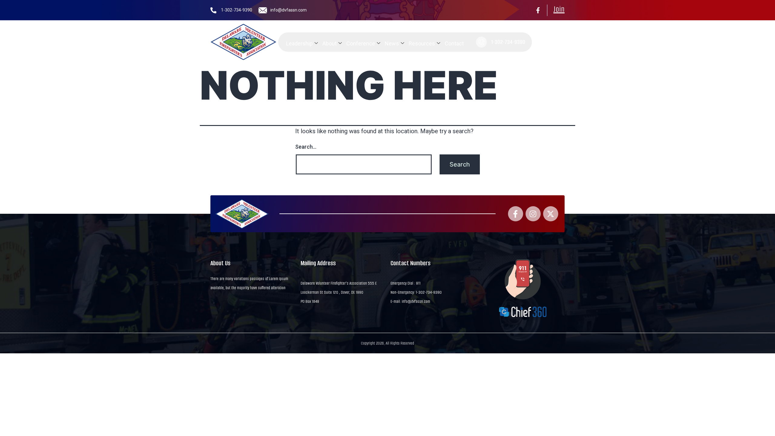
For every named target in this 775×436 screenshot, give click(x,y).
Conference (360, 43)
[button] (540, 42)
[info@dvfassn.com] (263, 10)
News (392, 43)
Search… (305, 147)
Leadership (299, 43)
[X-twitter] (550, 213)
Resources (422, 43)
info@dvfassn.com (288, 10)
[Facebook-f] (538, 10)
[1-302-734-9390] (213, 10)
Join (559, 9)
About (329, 43)
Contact (454, 43)
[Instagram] (533, 213)
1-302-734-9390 (236, 10)
